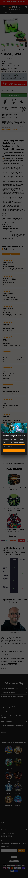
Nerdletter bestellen (14, 450)
